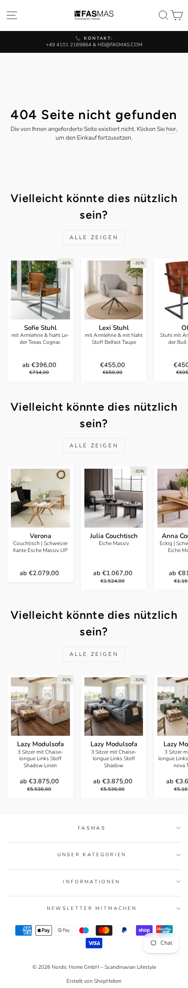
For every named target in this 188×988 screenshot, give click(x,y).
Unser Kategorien (92, 854)
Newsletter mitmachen (92, 908)
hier (171, 129)
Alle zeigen (94, 237)
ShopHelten (108, 981)
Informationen (91, 881)
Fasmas (92, 828)
